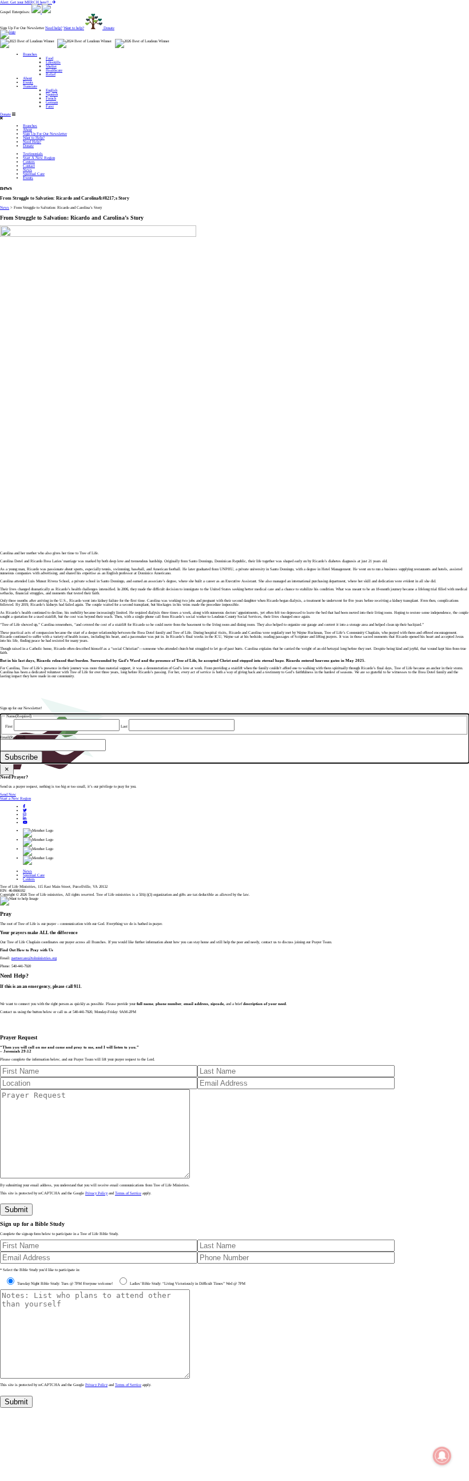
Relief (50, 74)
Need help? (53, 28)
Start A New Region (39, 158)
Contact (29, 166)
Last (124, 726)
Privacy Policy (96, 1193)
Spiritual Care (34, 174)
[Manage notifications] (442, 1456)
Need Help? (32, 142)
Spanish (52, 94)
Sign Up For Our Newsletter (45, 134)
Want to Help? (34, 138)
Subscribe (21, 757)
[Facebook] (24, 806)
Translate (30, 86)
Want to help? (73, 28)
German (52, 102)
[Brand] (7, 32)
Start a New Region (15, 798)
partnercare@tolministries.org (34, 958)
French (51, 98)
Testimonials (33, 154)
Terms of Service (128, 1193)
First (9, 726)
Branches (30, 54)
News (27, 170)
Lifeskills (53, 62)
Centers (29, 162)
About (27, 78)
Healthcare (54, 70)
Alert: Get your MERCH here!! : (26, 2)
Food (49, 58)
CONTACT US (12, 1027)
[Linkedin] (24, 818)
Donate (5, 114)
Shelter (51, 66)
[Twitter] (25, 810)
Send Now (8, 794)
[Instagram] (24, 814)
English (51, 90)
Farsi (50, 106)
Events (28, 82)
